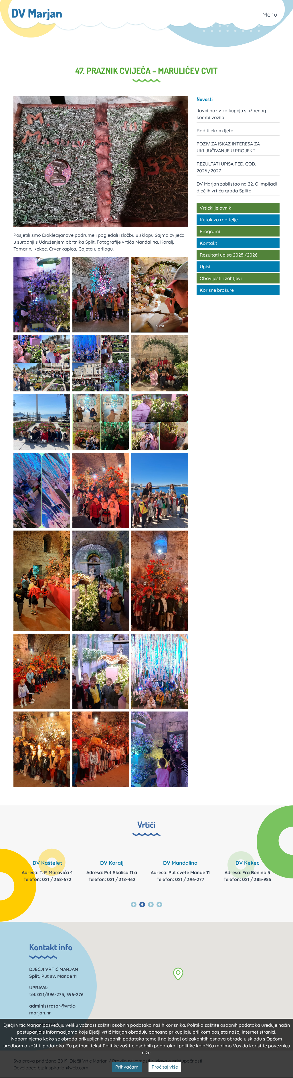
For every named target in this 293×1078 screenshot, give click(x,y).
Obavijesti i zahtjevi (221, 278)
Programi (210, 231)
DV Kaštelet (47, 863)
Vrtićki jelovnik (215, 208)
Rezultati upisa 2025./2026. (229, 255)
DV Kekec (247, 863)
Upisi (205, 266)
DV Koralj (112, 863)
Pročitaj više (165, 1067)
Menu (269, 14)
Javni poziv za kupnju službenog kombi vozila (231, 114)
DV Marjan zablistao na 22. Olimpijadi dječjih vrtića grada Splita (237, 187)
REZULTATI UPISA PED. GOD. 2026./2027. (226, 167)
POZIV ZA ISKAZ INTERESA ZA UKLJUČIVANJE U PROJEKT (228, 147)
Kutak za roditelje (219, 219)
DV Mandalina (180, 863)
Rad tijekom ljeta (215, 130)
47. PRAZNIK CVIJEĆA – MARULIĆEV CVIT (146, 70)
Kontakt (208, 243)
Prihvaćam (126, 1067)
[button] (178, 974)
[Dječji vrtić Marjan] (37, 14)
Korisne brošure (217, 290)
